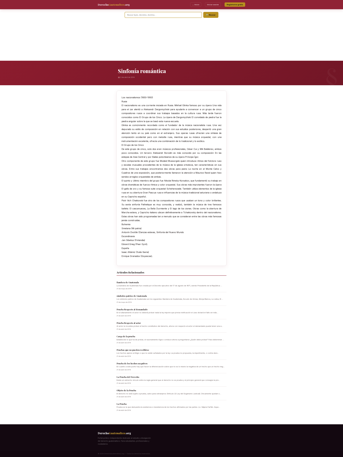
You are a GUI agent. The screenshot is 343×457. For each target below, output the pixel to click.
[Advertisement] (171, 40)
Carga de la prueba (126, 336)
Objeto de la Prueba (126, 390)
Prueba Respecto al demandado (132, 309)
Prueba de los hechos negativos (132, 363)
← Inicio (195, 4)
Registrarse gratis (235, 4)
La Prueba (121, 404)
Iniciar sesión (213, 4)
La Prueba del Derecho (128, 377)
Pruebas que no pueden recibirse (133, 350)
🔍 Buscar (210, 15)
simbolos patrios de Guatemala (132, 296)
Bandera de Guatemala (128, 282)
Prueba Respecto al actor (129, 323)
